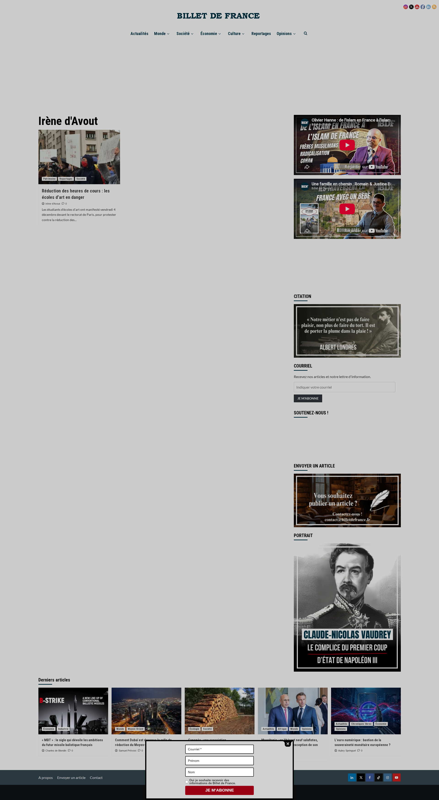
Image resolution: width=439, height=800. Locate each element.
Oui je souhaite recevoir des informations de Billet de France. (212, 782)
